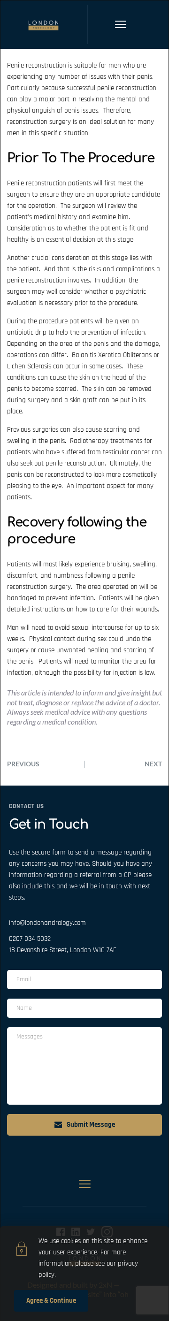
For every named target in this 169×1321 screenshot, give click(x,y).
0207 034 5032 (30, 938)
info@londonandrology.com (47, 922)
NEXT (153, 764)
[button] (120, 24)
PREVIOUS (23, 764)
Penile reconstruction (36, 65)
